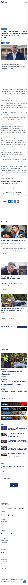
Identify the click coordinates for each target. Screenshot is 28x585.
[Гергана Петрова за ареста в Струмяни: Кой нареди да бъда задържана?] (14, 300)
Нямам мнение (6, 478)
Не (3, 475)
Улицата (4, 369)
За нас (2, 557)
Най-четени (4, 349)
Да (4, 471)
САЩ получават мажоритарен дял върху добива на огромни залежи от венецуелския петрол (16, 435)
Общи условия (4, 559)
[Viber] (7, 43)
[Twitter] (4, 43)
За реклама (3, 563)
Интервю (3, 519)
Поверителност (4, 561)
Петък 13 (3, 528)
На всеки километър (5, 526)
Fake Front (3, 538)
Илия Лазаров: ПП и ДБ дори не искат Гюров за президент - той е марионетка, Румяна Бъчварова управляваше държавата (13, 383)
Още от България (7, 222)
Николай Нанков (7, 188)
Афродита (15, 188)
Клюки (2, 547)
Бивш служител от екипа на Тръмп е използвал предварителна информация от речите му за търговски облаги (17, 455)
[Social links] (2, 568)
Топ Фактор (3, 530)
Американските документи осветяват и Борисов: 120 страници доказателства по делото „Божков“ (17, 428)
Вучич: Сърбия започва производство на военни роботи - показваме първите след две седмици (17, 441)
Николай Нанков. (13, 183)
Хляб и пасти (4, 523)
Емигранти (3, 544)
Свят (3, 389)
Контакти (3, 566)
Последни (4, 423)
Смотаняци (3, 549)
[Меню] (26, 2)
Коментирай (23, 327)
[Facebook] (2, 43)
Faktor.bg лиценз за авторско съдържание (12, 579)
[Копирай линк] (9, 43)
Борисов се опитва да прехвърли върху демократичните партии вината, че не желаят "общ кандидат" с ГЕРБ (13, 242)
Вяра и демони (4, 540)
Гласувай (13, 485)
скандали (20, 188)
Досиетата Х (4, 542)
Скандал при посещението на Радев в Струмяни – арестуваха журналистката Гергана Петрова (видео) (14, 373)
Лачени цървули (4, 521)
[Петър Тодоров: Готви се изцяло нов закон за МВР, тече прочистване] (14, 268)
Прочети (4, 258)
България (4, 379)
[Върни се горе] (24, 581)
